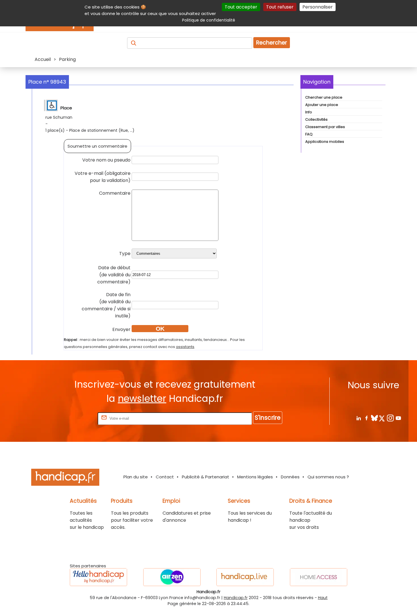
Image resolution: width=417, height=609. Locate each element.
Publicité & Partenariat (205, 477)
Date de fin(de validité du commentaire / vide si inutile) (106, 305)
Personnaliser (317, 7)
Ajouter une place (321, 104)
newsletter (142, 398)
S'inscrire (268, 417)
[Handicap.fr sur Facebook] (366, 418)
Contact (165, 477)
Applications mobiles (324, 141)
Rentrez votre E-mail (74, 418)
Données (290, 477)
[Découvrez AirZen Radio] (172, 577)
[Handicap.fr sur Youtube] (398, 418)
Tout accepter (241, 7)
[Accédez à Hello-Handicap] (98, 577)
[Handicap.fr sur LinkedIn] (358, 418)
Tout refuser (280, 7)
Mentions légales (255, 477)
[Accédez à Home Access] (318, 577)
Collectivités (316, 119)
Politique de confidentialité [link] (208, 20)
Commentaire (114, 193)
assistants (185, 346)
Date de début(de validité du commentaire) (113, 274)
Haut (323, 597)
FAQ (309, 134)
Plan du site (135, 477)
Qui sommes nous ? (328, 477)
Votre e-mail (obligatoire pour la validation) (102, 177)
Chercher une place (323, 97)
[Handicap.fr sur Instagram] (390, 418)
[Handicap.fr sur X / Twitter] (382, 418)
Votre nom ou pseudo (106, 160)
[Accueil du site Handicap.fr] (65, 478)
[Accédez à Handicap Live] (245, 577)
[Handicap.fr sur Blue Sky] (374, 418)
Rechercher (271, 42)
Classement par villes (325, 127)
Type (124, 253)
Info (308, 112)
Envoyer (121, 329)
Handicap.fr (236, 597)
